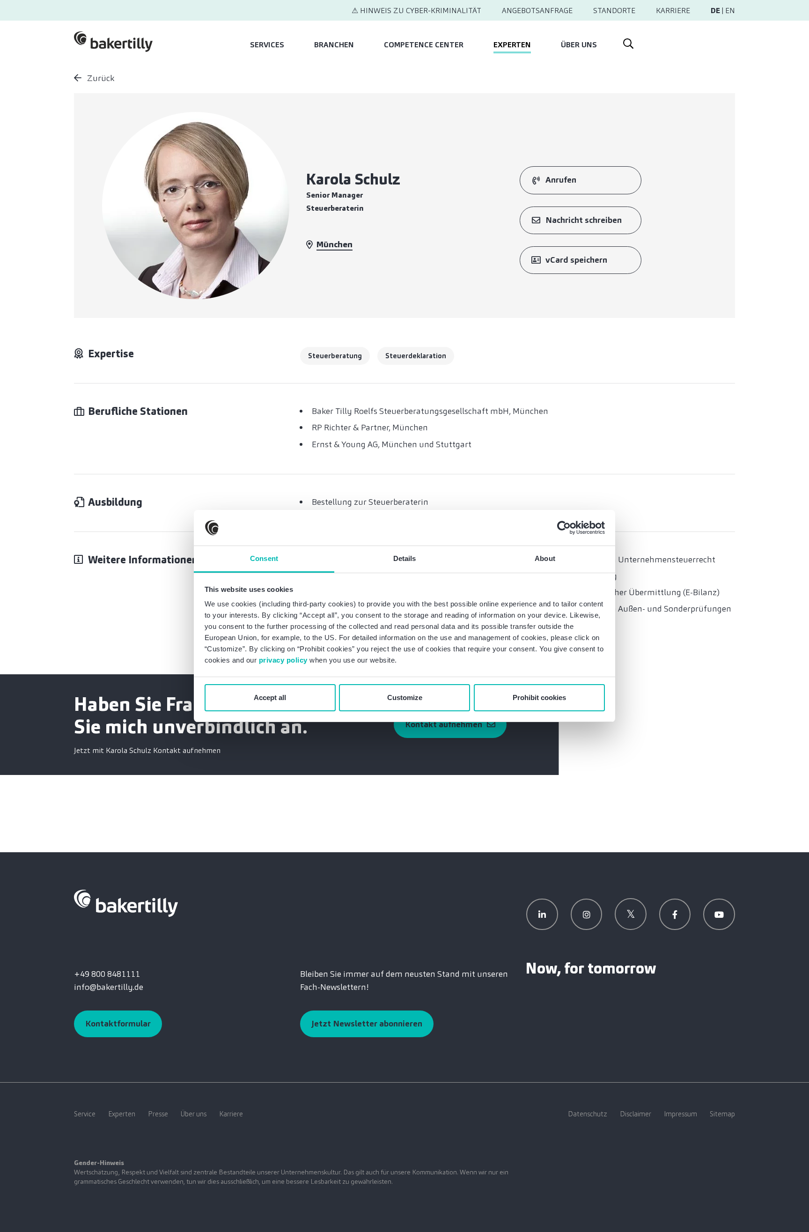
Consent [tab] (264, 558)
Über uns (579, 45)
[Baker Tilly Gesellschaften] (126, 902)
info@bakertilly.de (108, 987)
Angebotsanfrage (537, 10)
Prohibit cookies (539, 697)
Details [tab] (404, 558)
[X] (631, 914)
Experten (512, 45)
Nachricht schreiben (583, 220)
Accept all (270, 697)
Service (85, 1114)
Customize (404, 697)
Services (267, 45)
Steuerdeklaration (415, 356)
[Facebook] (675, 914)
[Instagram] (587, 914)
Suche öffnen (628, 42)
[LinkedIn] (542, 914)
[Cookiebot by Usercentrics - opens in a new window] (564, 528)
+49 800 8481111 (107, 974)
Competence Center (423, 45)
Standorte (614, 10)
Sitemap (722, 1114)
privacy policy (283, 660)
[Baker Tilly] (113, 41)
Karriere (673, 10)
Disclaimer (635, 1114)
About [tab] (545, 558)
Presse (158, 1114)
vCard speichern (576, 260)
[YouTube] (719, 914)
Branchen (334, 45)
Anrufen (560, 179)
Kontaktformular (118, 1023)
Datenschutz (587, 1114)
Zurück (99, 78)
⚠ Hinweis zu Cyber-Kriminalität (416, 10)
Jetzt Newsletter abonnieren (366, 1023)
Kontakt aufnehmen (443, 724)
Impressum (680, 1114)
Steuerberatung (335, 356)
